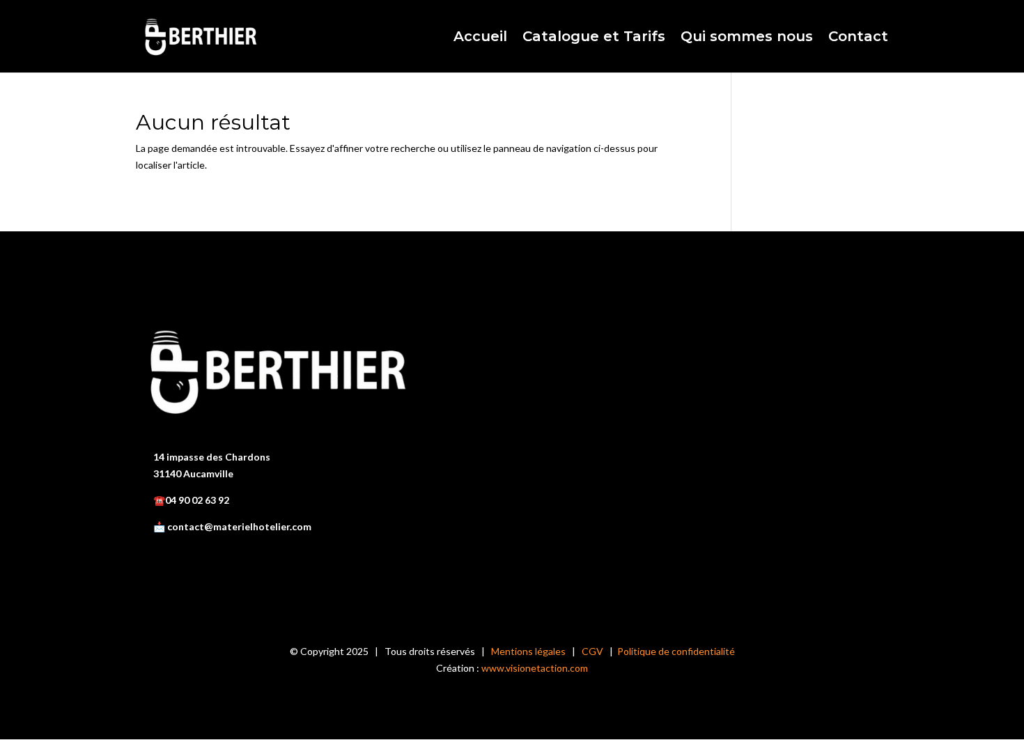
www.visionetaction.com (534, 668)
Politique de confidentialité (676, 651)
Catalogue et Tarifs (593, 38)
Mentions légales (528, 651)
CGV (592, 651)
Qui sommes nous (747, 38)
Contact (858, 38)
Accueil (480, 38)
